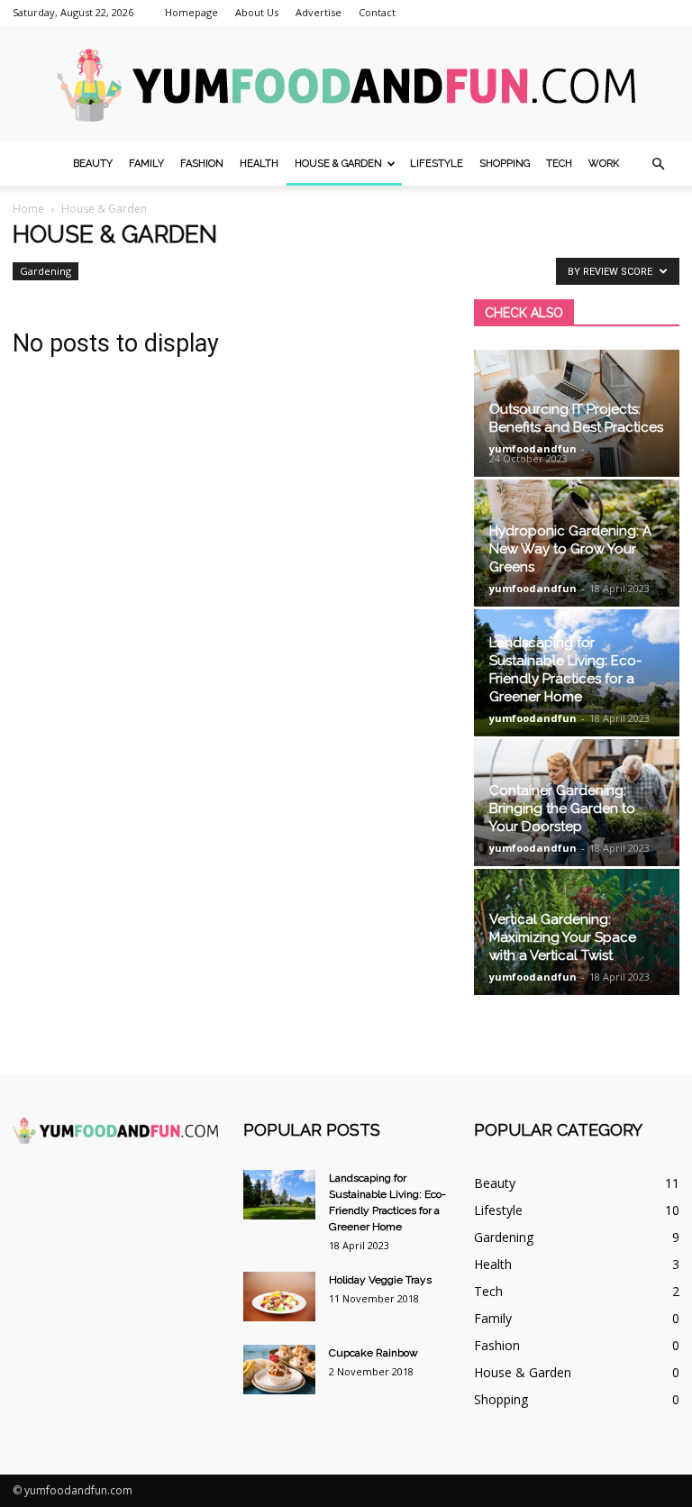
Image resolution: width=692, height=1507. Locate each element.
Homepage (191, 12)
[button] (657, 164)
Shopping (504, 163)
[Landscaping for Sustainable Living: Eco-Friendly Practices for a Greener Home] (279, 1194)
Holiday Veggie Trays (380, 1280)
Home (28, 208)
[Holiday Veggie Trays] (279, 1296)
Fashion (201, 163)
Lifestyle (436, 163)
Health (259, 163)
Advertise (318, 12)
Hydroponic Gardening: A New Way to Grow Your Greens (570, 549)
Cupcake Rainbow (373, 1353)
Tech (559, 163)
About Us (256, 12)
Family (146, 163)
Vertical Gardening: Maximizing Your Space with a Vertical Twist (562, 937)
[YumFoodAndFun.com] (346, 85)
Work (603, 163)
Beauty (93, 163)
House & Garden (338, 163)
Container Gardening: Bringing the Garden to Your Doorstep (562, 808)
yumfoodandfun (533, 448)
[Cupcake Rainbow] (279, 1369)
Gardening (45, 271)
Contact (377, 12)
